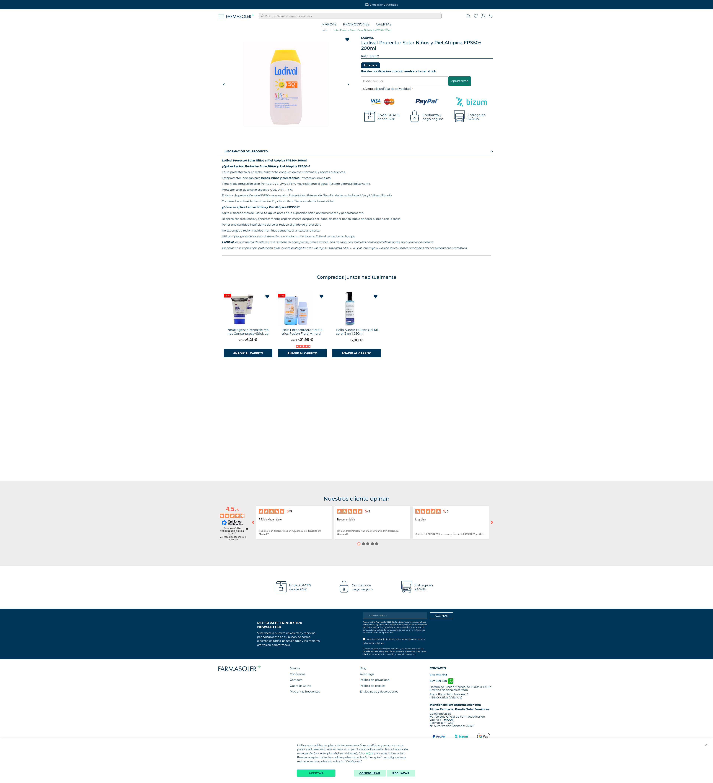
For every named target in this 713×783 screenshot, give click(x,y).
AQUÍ (370, 753)
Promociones (356, 24)
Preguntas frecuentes (305, 691)
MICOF (449, 719)
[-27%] (241, 325)
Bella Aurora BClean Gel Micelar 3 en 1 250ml (357, 331)
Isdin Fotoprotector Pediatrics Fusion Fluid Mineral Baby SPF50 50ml (303, 333)
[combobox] (351, 16)
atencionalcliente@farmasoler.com (455, 704)
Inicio (324, 30)
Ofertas (384, 24)
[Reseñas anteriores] (252, 522)
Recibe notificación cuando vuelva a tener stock (398, 71)
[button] (348, 84)
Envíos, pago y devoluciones (379, 691)
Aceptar (316, 773)
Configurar (369, 773)
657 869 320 (439, 681)
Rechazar (400, 773)
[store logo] (240, 16)
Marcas (329, 24)
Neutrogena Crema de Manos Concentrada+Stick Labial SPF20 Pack (248, 333)
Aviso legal (367, 674)
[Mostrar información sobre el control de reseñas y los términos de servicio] (246, 528)
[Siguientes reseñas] (491, 522)
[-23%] (295, 325)
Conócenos (297, 674)
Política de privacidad (383, 632)
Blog (363, 668)
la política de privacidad (393, 88)
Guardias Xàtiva (301, 685)
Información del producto (246, 151)
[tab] (356, 151)
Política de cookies (372, 685)
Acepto (387, 88)
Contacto (296, 680)
